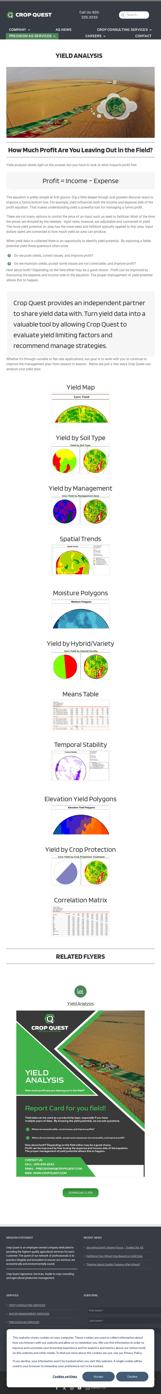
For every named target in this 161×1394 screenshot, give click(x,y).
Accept (98, 1376)
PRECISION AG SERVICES (24, 1322)
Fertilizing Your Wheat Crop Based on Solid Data (114, 1256)
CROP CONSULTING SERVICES (27, 1305)
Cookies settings (65, 1376)
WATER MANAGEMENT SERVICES (29, 1313)
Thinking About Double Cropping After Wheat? (113, 1264)
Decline (132, 1376)
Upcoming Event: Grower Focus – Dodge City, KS (114, 1247)
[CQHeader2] (29, 12)
